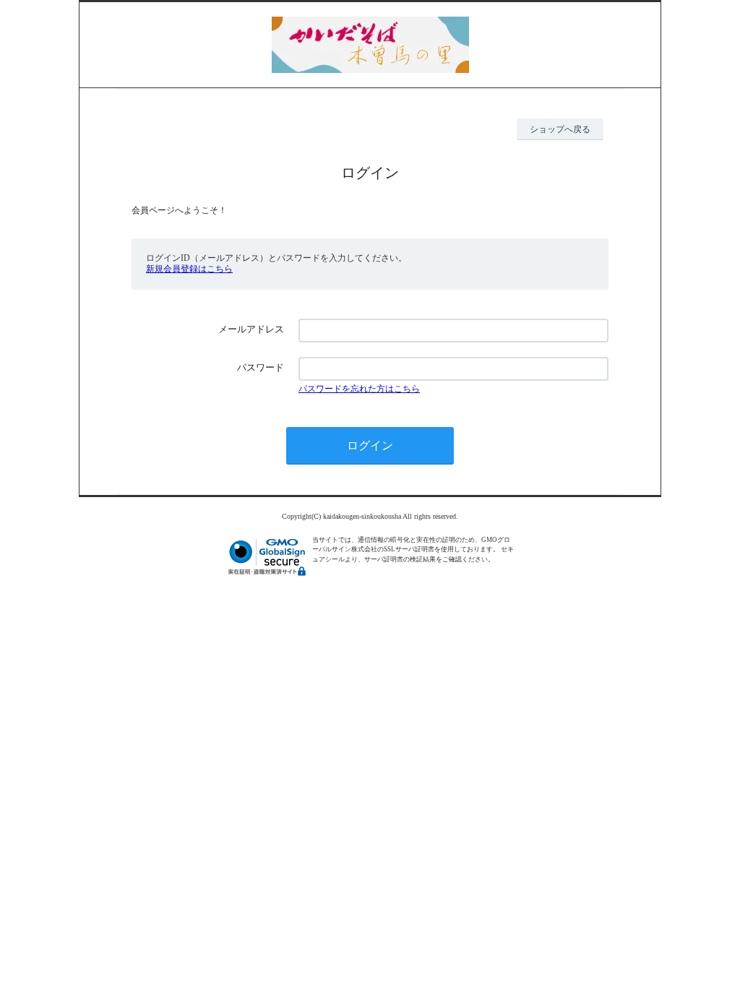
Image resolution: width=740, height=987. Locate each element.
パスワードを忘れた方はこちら (359, 389)
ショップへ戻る (560, 129)
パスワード (260, 367)
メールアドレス (251, 329)
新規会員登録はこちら (189, 269)
